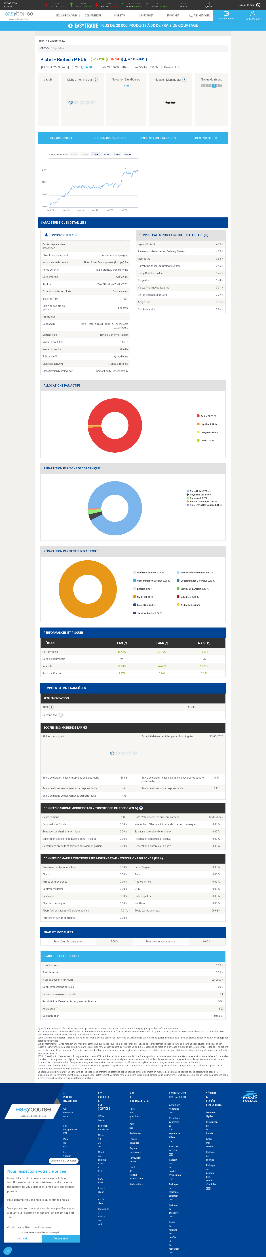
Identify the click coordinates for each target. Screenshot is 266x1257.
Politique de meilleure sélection (169, 1190)
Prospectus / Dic (65, 235)
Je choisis (22, 1238)
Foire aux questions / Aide (130, 1116)
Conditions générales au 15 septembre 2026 (169, 1128)
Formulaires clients (130, 1160)
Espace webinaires (130, 1150)
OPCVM (44, 48)
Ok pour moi (61, 1238)
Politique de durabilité (169, 1209)
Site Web (123, 307)
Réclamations (130, 1184)
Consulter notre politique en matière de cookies (29, 1227)
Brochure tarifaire (169, 1149)
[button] (7, 1251)
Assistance (130, 1133)
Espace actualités (130, 1141)
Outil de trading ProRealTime (130, 1173)
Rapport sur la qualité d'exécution (169, 1167)
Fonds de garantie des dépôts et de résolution (169, 1235)
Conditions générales (169, 1107)
